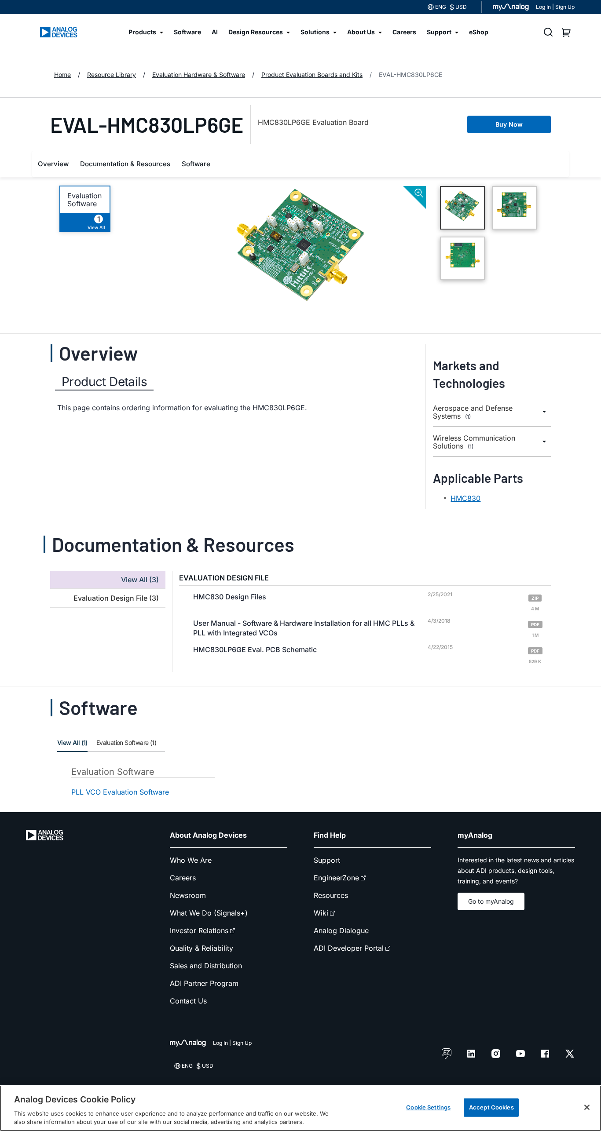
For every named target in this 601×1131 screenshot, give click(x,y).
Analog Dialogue (341, 930)
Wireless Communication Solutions (474, 442)
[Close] (587, 1107)
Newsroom (188, 895)
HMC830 (465, 498)
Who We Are (191, 860)
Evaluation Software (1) (126, 742)
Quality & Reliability (201, 948)
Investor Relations (199, 930)
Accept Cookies (491, 1107)
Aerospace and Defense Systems (473, 412)
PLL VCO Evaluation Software (120, 792)
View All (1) (72, 742)
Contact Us (188, 1000)
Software (196, 164)
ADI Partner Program (204, 983)
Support (327, 860)
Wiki (321, 912)
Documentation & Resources (125, 164)
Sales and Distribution (206, 965)
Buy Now (509, 124)
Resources (331, 895)
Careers (183, 877)
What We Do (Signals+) (209, 912)
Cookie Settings (428, 1107)
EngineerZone (336, 877)
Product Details (104, 381)
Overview (53, 164)
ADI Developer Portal (349, 948)
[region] (300, 1108)
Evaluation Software (84, 200)
